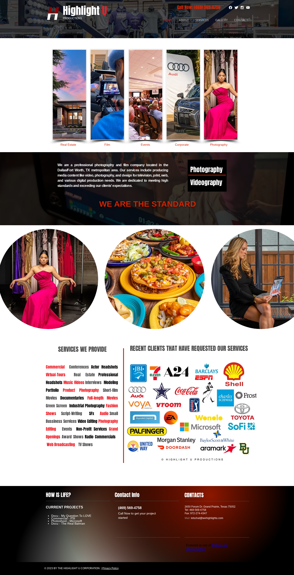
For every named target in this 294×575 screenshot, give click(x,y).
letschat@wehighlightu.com (207, 518)
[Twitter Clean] (236, 7)
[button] (155, 279)
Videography (206, 182)
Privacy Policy (110, 568)
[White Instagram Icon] (242, 7)
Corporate (182, 144)
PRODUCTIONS (72, 18)
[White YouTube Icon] (248, 7)
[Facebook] (230, 7)
